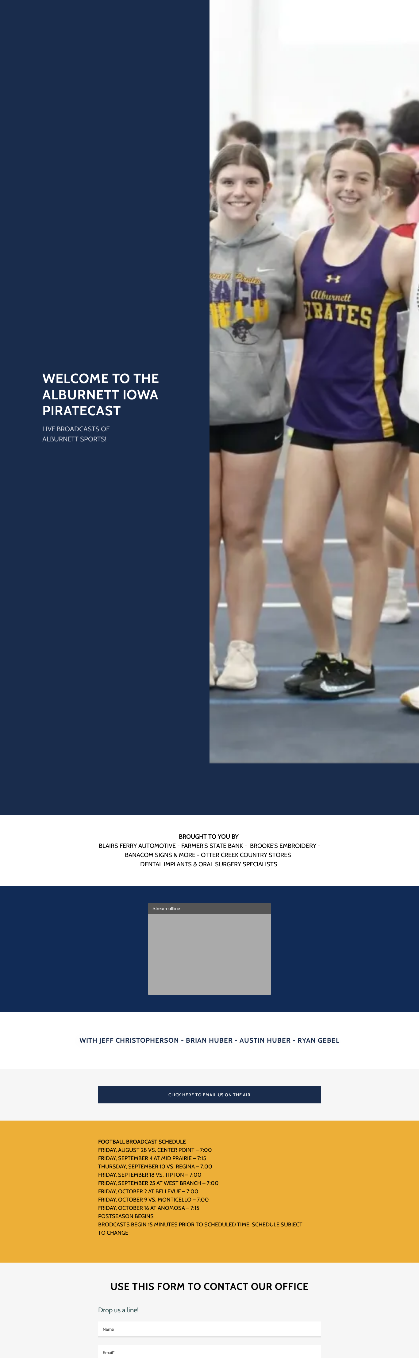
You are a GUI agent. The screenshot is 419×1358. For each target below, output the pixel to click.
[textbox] (209, 1329)
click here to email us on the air (209, 1095)
